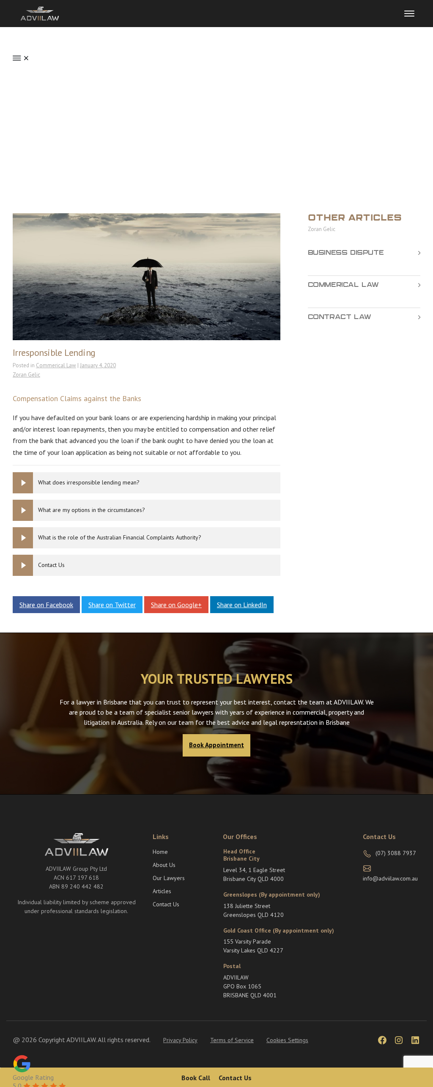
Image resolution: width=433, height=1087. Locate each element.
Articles (162, 891)
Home (160, 852)
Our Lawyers (169, 878)
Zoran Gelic (26, 374)
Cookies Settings (287, 1040)
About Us (164, 865)
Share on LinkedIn (242, 604)
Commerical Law (56, 365)
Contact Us (166, 904)
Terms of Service (232, 1040)
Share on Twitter (112, 604)
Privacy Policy (180, 1040)
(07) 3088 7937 (395, 853)
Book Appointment (216, 745)
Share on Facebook (46, 604)
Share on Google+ (176, 604)
